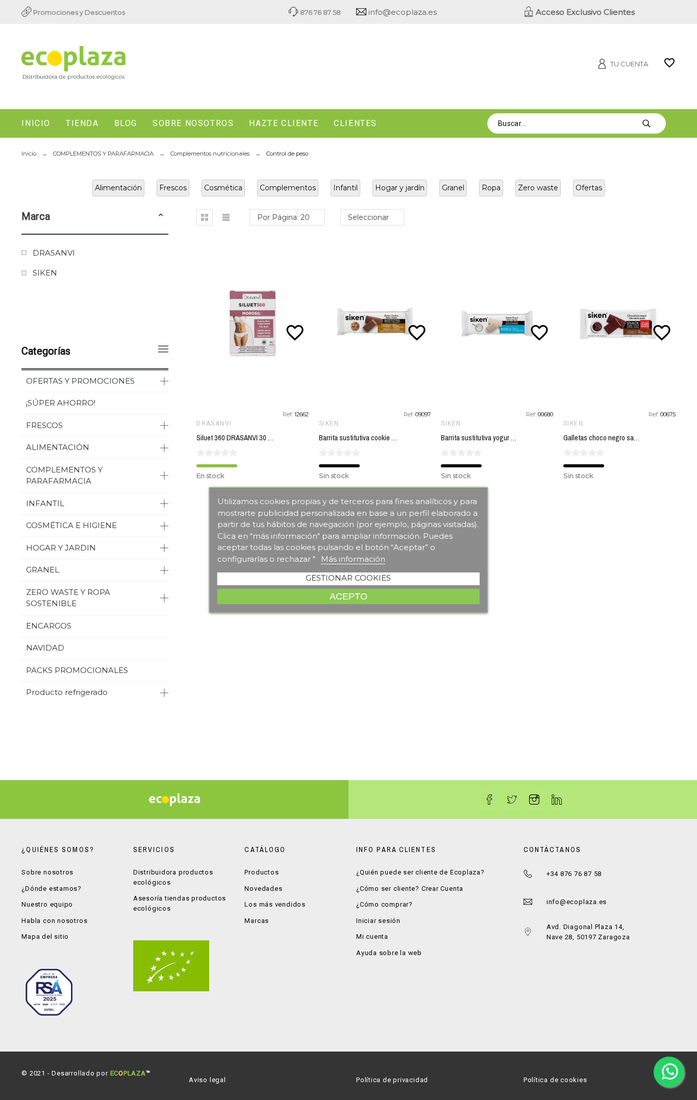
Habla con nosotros (54, 920)
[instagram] (534, 799)
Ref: (288, 414)
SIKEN (45, 273)
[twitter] (512, 799)
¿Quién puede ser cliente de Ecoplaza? (420, 872)
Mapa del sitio (45, 936)
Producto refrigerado (67, 692)
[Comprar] (255, 324)
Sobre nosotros (47, 872)
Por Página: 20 (283, 217)
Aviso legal (207, 1080)
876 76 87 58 (319, 12)
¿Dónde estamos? (51, 888)
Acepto (348, 596)
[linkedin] (556, 799)
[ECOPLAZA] (125, 65)
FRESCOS (44, 425)
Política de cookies (555, 1080)
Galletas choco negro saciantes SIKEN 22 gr (627, 438)
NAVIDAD (45, 648)
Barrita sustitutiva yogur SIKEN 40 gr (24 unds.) (508, 438)
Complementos (288, 187)
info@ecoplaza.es (401, 12)
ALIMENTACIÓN (57, 447)
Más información (353, 559)
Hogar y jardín (400, 187)
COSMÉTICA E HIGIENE (71, 525)
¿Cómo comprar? (384, 904)
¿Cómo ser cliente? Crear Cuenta (409, 888)
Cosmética (223, 187)
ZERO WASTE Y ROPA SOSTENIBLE (68, 598)
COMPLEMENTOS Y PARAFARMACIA (64, 475)
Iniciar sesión (378, 920)
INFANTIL (45, 503)
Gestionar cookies (348, 578)
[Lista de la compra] (669, 66)
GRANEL (42, 569)
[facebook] (489, 799)
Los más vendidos (274, 904)
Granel (453, 187)
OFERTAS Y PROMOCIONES (80, 381)
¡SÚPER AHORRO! (60, 403)
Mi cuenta (372, 936)
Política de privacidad (392, 1080)
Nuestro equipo (47, 904)
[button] (160, 216)
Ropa (491, 187)
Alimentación (118, 187)
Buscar (653, 123)
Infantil (345, 187)
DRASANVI (54, 253)
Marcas (256, 920)
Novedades (263, 888)
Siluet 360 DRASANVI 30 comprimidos (251, 438)
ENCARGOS (48, 626)
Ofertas (589, 187)
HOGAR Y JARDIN (61, 548)
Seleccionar (368, 217)
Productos (261, 872)
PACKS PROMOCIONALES (77, 670)
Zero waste (538, 187)
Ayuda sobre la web (389, 953)
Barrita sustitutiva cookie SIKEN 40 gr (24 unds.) (387, 438)
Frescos (173, 187)
